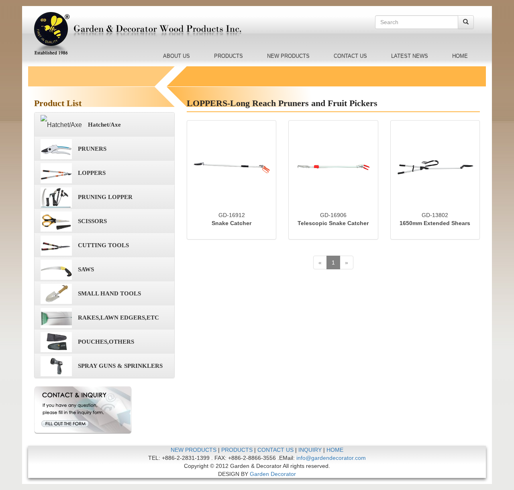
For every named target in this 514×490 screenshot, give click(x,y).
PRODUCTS (228, 56)
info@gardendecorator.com (331, 458)
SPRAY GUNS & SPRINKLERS (120, 366)
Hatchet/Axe (104, 124)
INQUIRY (310, 450)
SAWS (86, 269)
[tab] (104, 125)
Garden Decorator (273, 474)
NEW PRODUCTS (288, 56)
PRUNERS (92, 149)
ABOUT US (176, 56)
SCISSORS (92, 221)
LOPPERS (92, 173)
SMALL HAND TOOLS (109, 293)
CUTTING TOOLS (103, 245)
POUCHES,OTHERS (106, 341)
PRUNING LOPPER (105, 197)
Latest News (409, 56)
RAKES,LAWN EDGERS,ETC (118, 317)
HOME (460, 56)
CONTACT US (350, 56)
